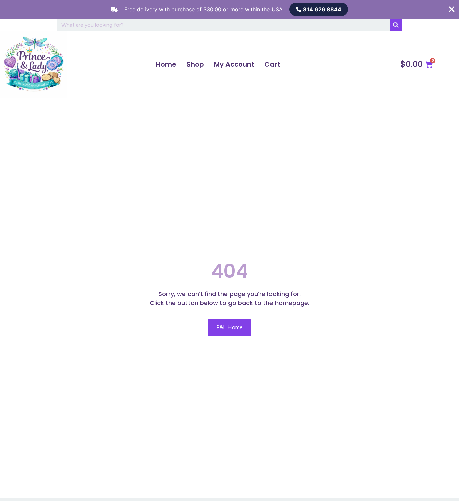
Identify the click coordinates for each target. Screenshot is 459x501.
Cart (272, 64)
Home (166, 64)
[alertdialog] (229, 9)
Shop (195, 64)
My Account (234, 64)
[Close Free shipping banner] (452, 9)
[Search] (396, 25)
